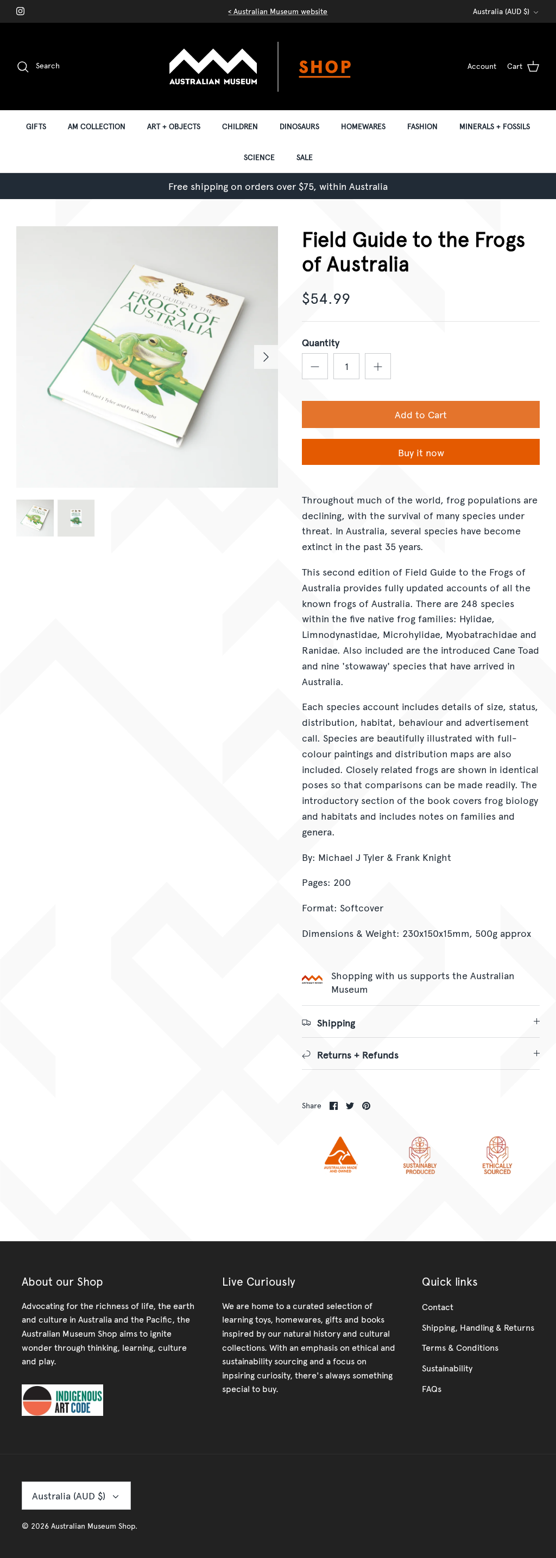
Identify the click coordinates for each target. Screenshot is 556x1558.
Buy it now (421, 452)
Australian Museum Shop (93, 1526)
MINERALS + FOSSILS (494, 126)
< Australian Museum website (277, 11)
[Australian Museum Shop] (278, 66)
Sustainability (447, 1368)
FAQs (431, 1388)
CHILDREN (240, 126)
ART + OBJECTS (173, 126)
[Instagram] (20, 11)
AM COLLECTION (96, 126)
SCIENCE (259, 157)
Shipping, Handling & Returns (478, 1327)
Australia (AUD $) (501, 11)
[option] (147, 357)
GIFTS (36, 126)
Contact (437, 1306)
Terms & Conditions (460, 1347)
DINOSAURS (299, 126)
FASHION (422, 126)
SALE (304, 157)
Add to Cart (421, 414)
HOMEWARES (363, 126)
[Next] (266, 357)
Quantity (320, 342)
